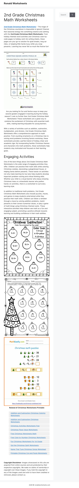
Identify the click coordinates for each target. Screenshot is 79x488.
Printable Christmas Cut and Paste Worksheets (29, 453)
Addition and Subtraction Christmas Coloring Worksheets (28, 414)
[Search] (72, 15)
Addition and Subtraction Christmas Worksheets (24, 421)
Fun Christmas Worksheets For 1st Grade (26, 442)
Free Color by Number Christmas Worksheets (28, 438)
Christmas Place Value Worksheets (24, 430)
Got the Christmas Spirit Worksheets (25, 445)
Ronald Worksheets (15, 3)
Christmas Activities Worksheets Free (25, 426)
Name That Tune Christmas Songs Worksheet (28, 449)
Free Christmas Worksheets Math (23, 434)
